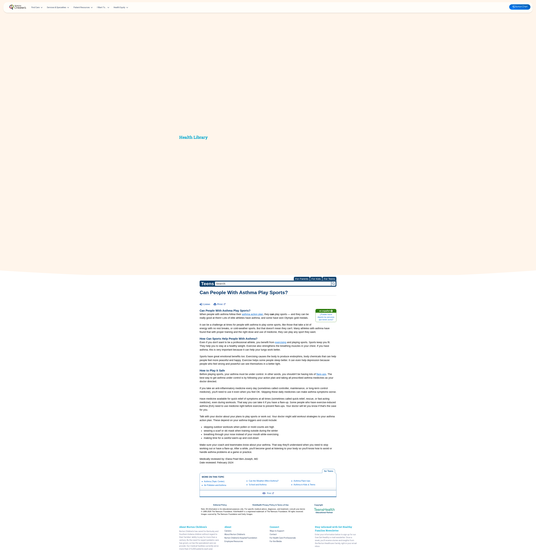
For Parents (301, 279)
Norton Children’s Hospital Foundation (240, 538)
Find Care (35, 7)
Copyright (318, 505)
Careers (227, 531)
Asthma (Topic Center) (214, 481)
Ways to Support (277, 531)
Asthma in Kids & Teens (304, 484)
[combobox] (273, 284)
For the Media (276, 541)
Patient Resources (82, 7)
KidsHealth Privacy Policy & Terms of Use (271, 505)
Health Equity (119, 7)
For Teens (329, 279)
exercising (280, 342)
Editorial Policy (220, 505)
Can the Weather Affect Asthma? (263, 481)
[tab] (328, 471)
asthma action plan (252, 314)
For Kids (316, 279)
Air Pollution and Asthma (215, 485)
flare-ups (321, 374)
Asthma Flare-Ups (302, 481)
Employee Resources (233, 541)
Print (220, 304)
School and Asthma (257, 484)
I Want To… (101, 7)
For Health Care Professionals (283, 538)
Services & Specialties (56, 7)
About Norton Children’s (234, 534)
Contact (273, 534)
